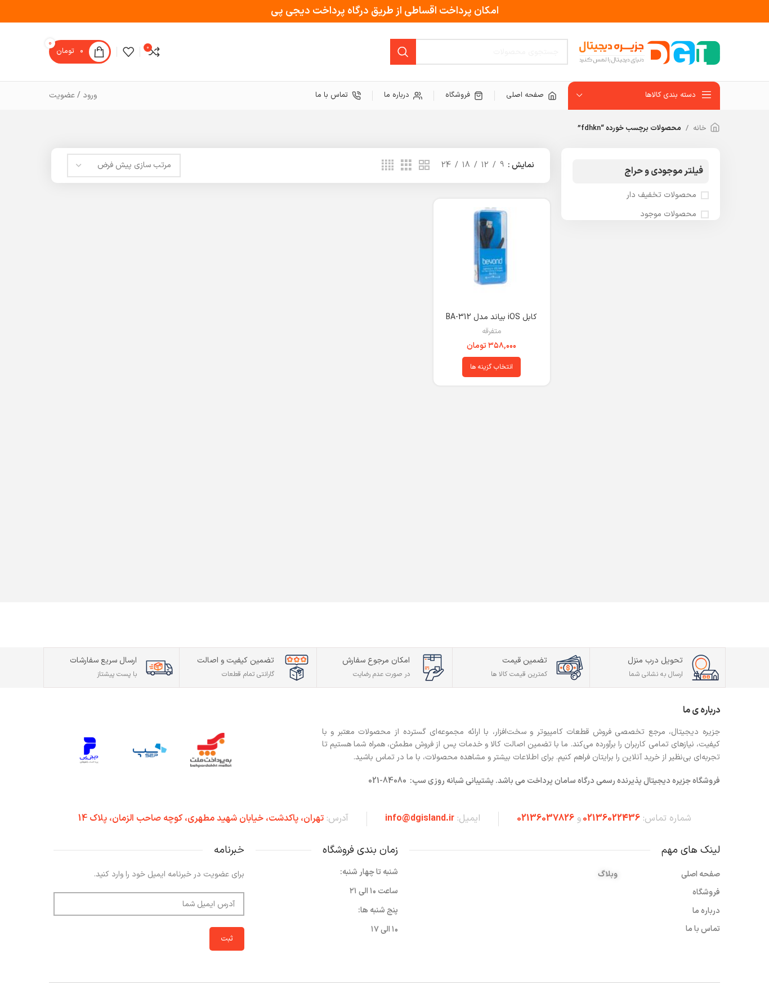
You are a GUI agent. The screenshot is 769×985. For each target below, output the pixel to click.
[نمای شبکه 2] (424, 165)
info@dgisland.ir (419, 818)
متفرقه (491, 331)
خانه (700, 128)
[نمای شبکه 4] (388, 165)
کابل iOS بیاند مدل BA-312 (491, 317)
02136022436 (611, 818)
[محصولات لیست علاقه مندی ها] (128, 52)
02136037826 (545, 818)
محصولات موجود (668, 214)
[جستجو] (403, 52)
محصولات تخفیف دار (661, 195)
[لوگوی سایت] (649, 51)
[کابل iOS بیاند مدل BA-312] (491, 256)
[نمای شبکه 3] (406, 165)
